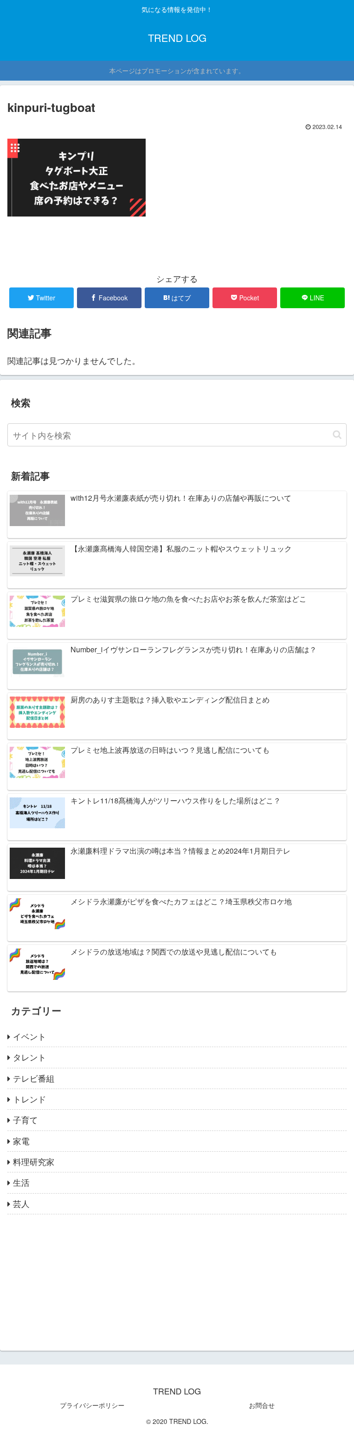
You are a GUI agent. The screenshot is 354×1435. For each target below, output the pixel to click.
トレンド (29, 1099)
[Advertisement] (177, 1278)
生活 (21, 1182)
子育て (25, 1119)
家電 (21, 1141)
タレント (29, 1057)
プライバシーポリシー (92, 1405)
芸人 (21, 1203)
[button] (337, 434)
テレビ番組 (33, 1078)
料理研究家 (33, 1161)
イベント (29, 1036)
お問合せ (262, 1405)
